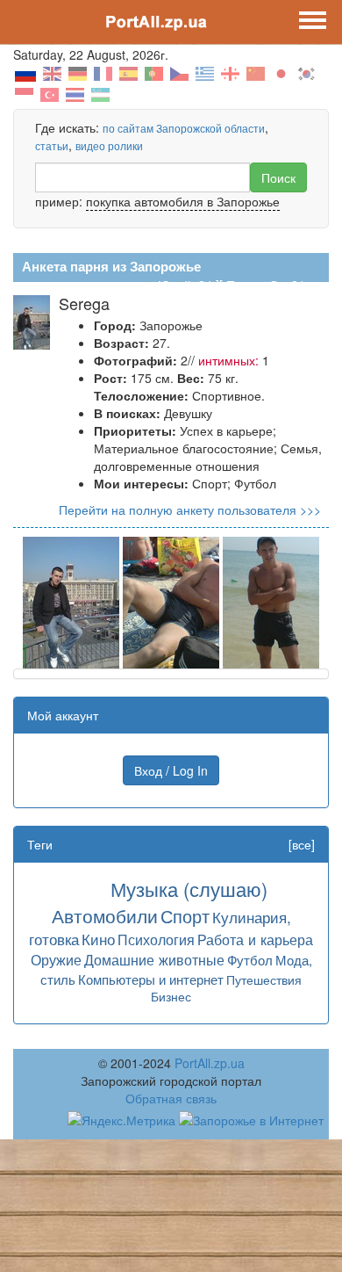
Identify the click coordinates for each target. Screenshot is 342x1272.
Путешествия (264, 979)
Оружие (56, 959)
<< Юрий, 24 (176, 284)
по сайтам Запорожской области (184, 127)
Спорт (185, 916)
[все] (302, 844)
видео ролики (109, 145)
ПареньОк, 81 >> (274, 284)
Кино (98, 939)
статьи (51, 145)
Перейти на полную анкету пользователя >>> (190, 509)
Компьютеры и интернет (151, 979)
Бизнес (171, 996)
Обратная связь (171, 1098)
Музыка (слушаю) (188, 888)
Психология (156, 939)
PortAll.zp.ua (210, 1063)
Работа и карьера (255, 939)
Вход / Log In (171, 770)
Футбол (250, 959)
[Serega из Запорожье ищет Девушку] (71, 601)
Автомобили (105, 915)
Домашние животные (154, 959)
